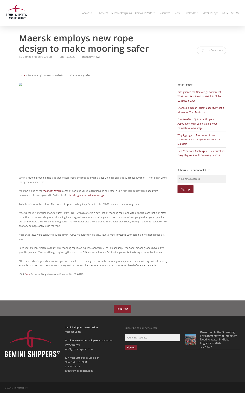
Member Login (73, 331)
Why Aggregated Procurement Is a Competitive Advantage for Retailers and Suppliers (199, 139)
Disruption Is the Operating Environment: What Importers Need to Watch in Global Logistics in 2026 (200, 96)
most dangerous (52, 190)
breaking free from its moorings (87, 195)
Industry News (91, 57)
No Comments (214, 50)
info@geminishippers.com (79, 349)
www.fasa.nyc (72, 344)
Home (22, 75)
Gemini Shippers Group (37, 57)
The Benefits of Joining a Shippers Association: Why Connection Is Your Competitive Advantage (197, 124)
